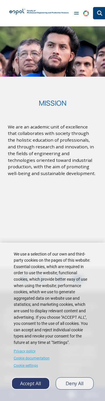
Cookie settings (26, 366)
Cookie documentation (32, 358)
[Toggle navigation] (76, 13)
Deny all (74, 383)
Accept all (30, 383)
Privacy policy (25, 351)
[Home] (39, 11)
